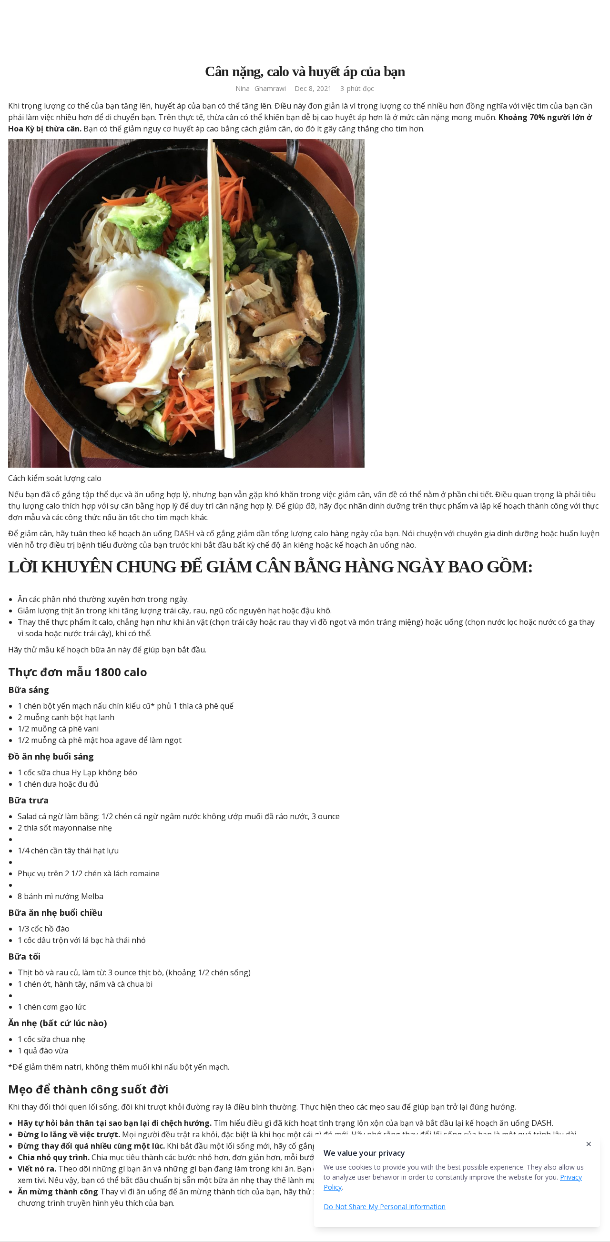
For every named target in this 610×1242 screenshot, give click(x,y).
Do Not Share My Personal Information (385, 1206)
